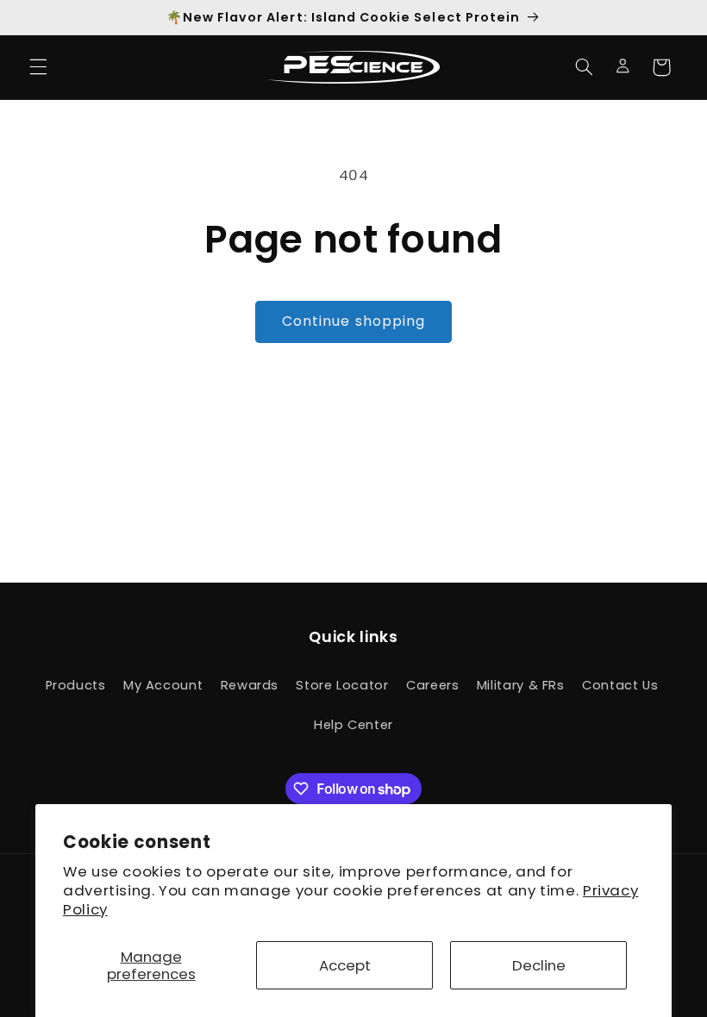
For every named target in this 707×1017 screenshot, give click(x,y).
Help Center (353, 724)
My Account (163, 685)
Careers (432, 685)
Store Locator (342, 685)
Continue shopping (353, 321)
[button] (38, 67)
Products (76, 685)
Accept (345, 965)
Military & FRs (521, 685)
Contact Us (620, 685)
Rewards (249, 685)
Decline (539, 965)
